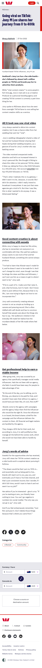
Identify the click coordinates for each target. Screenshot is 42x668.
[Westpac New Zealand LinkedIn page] (20, 636)
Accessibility (6, 646)
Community (21, 545)
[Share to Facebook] (4, 532)
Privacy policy (31, 650)
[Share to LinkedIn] (17, 532)
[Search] (38, 3)
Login (32, 3)
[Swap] (21, 578)
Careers (28, 626)
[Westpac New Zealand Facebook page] (4, 636)
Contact (17, 626)
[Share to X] (11, 532)
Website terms (7, 654)
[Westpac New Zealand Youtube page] (15, 636)
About (6, 626)
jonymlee (31, 169)
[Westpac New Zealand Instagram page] (9, 636)
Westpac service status (23, 654)
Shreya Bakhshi (8, 38)
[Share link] (23, 532)
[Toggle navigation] (3, 3)
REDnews (5, 10)
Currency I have (8, 567)
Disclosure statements (12, 630)
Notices (21, 650)
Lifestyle (7, 545)
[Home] (9, 3)
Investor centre (19, 646)
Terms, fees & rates (9, 650)
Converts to (7, 581)
